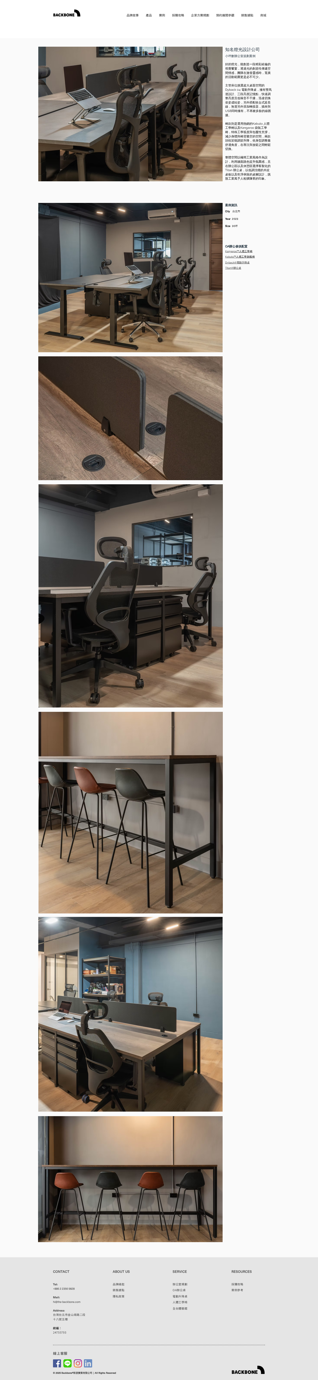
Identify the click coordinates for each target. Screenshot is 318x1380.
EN (263, 22)
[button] (148, 15)
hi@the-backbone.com (66, 1302)
